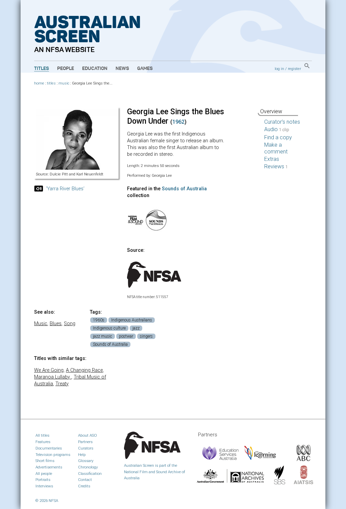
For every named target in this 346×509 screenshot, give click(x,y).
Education (94, 68)
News (122, 68)
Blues (55, 323)
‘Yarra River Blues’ (65, 189)
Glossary (86, 460)
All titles (42, 435)
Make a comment (276, 148)
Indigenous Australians (131, 320)
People (65, 68)
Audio (276, 129)
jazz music (102, 336)
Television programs (52, 454)
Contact (85, 479)
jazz (136, 328)
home (39, 83)
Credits (84, 486)
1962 (178, 122)
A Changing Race (84, 370)
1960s (98, 320)
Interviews (44, 486)
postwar (126, 336)
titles (51, 83)
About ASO (87, 435)
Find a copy (278, 137)
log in (279, 68)
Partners (85, 441)
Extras (271, 159)
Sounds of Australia (184, 189)
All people (43, 473)
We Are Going (49, 370)
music (63, 83)
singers (146, 336)
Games (145, 68)
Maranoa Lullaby (52, 377)
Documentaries (48, 448)
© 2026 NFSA (46, 500)
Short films (44, 460)
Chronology (88, 467)
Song (69, 323)
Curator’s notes (282, 122)
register (294, 68)
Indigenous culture (109, 328)
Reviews (276, 166)
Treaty (62, 384)
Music (40, 323)
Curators (85, 448)
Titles (41, 68)
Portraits (42, 479)
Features (42, 441)
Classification (90, 473)
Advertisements (48, 467)
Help (82, 454)
